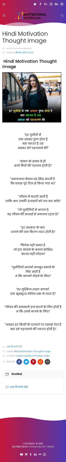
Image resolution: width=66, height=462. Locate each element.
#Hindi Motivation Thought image (32, 351)
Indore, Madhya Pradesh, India (32, 355)
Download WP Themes (41, 446)
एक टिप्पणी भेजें (14, 346)
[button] (19, 362)
